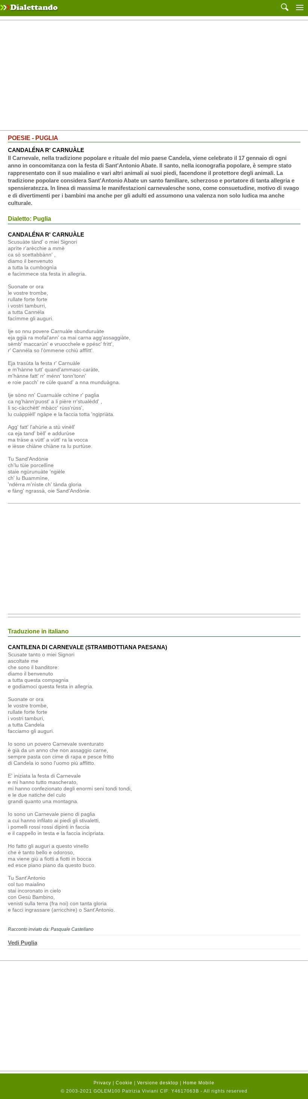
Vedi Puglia (22, 942)
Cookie (124, 1082)
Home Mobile (198, 1082)
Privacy (102, 1082)
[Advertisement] (154, 75)
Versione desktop (157, 1082)
